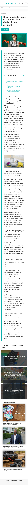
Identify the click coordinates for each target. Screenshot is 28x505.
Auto (4, 468)
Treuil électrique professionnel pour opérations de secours (12, 470)
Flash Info (5, 29)
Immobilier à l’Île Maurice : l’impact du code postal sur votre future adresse (13, 447)
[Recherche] (20, 3)
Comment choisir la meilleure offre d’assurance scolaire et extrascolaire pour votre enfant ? (14, 374)
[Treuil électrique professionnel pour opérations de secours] (14, 459)
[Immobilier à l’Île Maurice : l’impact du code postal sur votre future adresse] (14, 435)
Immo (4, 445)
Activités (14, 354)
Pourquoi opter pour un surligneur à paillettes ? (14, 357)
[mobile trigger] (2, 3)
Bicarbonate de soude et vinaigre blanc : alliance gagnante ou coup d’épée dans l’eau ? (14, 81)
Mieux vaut (7, 212)
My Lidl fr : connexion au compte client (14, 390)
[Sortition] (10, 3)
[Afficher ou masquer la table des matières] (20, 75)
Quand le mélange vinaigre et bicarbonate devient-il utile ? (13, 91)
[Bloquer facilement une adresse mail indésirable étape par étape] (14, 412)
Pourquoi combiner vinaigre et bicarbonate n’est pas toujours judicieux (13, 86)
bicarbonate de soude (12, 61)
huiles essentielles (16, 116)
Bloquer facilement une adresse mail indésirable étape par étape (12, 423)
